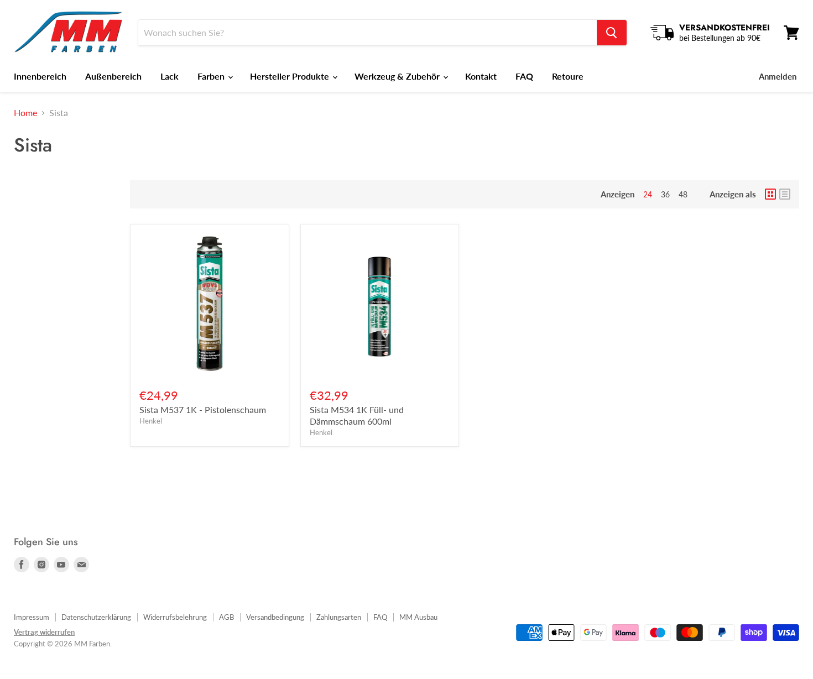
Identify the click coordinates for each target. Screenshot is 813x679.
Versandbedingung (275, 617)
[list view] (784, 194)
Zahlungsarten (338, 617)
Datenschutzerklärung (96, 617)
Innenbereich (40, 76)
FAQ (524, 76)
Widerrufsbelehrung (175, 617)
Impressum (31, 617)
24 (647, 194)
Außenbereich (113, 76)
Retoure (567, 76)
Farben (212, 76)
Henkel (150, 420)
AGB (226, 617)
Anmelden (777, 76)
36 (665, 194)
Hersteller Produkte (290, 76)
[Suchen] (612, 32)
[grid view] (770, 194)
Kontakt (481, 76)
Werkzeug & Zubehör (398, 76)
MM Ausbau (418, 617)
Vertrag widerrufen (44, 632)
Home (25, 113)
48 (683, 194)
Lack (169, 76)
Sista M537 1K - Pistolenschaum (202, 409)
